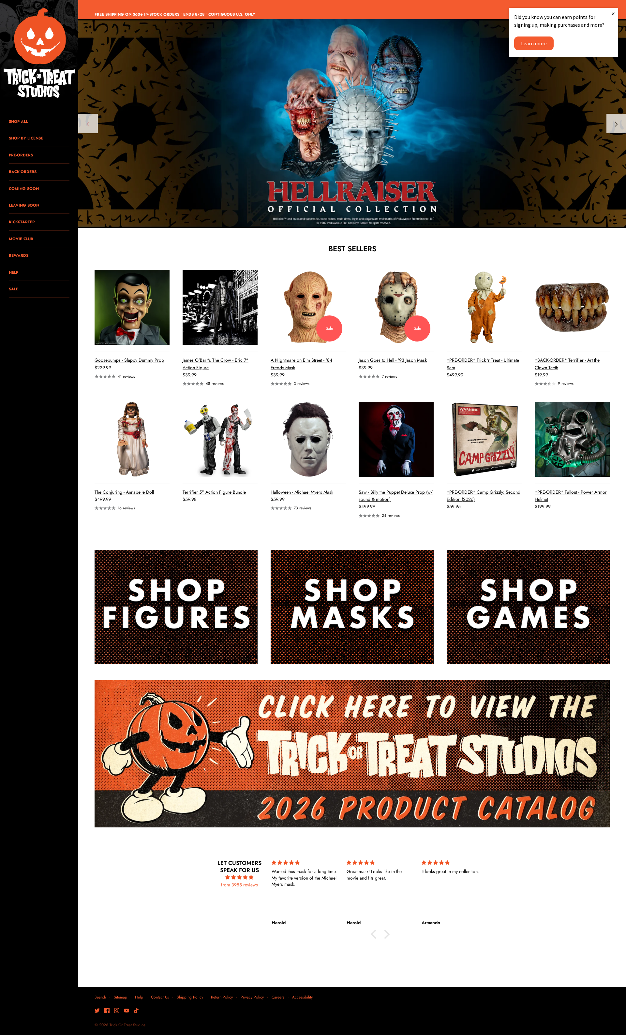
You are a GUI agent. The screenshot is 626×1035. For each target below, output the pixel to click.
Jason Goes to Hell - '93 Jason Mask (393, 360)
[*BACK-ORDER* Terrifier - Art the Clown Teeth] (572, 307)
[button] (375, 934)
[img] (239, 877)
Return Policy (222, 997)
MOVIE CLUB (21, 238)
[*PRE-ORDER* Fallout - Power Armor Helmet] (572, 439)
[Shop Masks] (352, 607)
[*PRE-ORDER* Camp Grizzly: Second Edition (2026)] (484, 439)
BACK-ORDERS (23, 171)
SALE (13, 289)
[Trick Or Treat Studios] (39, 53)
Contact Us (160, 997)
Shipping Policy (190, 997)
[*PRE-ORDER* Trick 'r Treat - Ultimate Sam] (484, 307)
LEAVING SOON (24, 205)
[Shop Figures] (176, 607)
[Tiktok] (136, 1011)
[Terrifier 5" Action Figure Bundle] (220, 439)
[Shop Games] (528, 607)
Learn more (534, 43)
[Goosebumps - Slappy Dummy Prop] (132, 307)
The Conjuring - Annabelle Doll (124, 492)
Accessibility (302, 997)
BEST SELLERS (352, 248)
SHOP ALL (18, 121)
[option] (352, 123)
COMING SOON (24, 188)
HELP (13, 272)
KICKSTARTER (22, 222)
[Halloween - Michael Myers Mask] (308, 439)
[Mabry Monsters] (352, 123)
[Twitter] (97, 1011)
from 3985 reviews (239, 885)
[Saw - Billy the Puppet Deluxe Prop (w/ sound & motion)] (396, 439)
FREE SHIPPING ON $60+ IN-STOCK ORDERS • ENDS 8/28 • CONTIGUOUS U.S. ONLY (175, 14)
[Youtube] (126, 1011)
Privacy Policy (252, 997)
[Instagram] (116, 1011)
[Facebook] (107, 1011)
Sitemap (120, 997)
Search (100, 997)
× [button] (613, 13)
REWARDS (18, 255)
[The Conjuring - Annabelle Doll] (132, 439)
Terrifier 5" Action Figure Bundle (214, 492)
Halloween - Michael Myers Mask (302, 492)
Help (139, 997)
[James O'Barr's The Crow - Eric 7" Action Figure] (220, 307)
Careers (278, 997)
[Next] (616, 123)
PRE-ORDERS (21, 155)
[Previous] (88, 123)
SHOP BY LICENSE (26, 138)
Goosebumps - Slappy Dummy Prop (129, 360)
